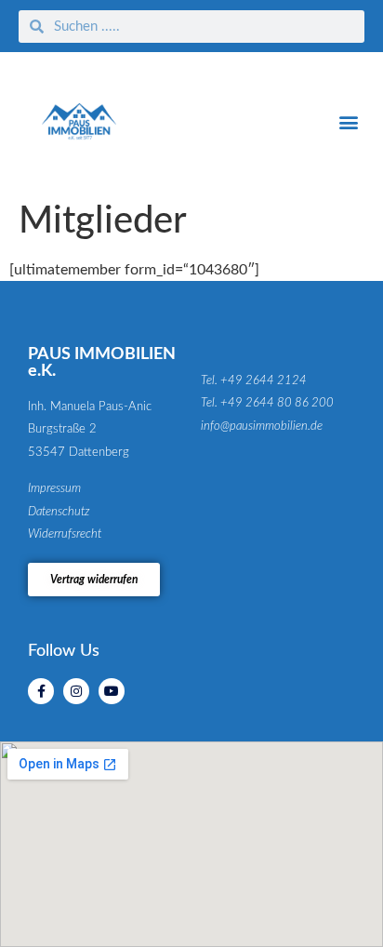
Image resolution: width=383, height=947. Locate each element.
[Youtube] (112, 691)
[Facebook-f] (41, 691)
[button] (349, 121)
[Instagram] (76, 691)
